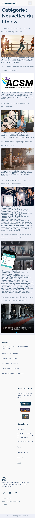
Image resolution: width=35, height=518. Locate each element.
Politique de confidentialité (11, 501)
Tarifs (19, 447)
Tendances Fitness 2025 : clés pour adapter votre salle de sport (16, 143)
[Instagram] (4, 493)
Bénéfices (21, 429)
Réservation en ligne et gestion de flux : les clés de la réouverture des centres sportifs (17, 299)
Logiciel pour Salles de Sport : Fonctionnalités (24, 435)
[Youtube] (16, 493)
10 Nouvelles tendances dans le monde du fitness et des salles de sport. (16, 182)
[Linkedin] (10, 493)
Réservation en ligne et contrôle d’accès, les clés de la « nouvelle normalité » (16, 236)
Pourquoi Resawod (24, 442)
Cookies (4, 504)
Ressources (22, 452)
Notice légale (6, 498)
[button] (30, 3)
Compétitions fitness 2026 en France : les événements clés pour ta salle (15, 30)
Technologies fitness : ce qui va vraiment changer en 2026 (15, 105)
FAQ (19, 463)
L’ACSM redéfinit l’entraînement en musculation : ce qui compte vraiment (17, 68)
